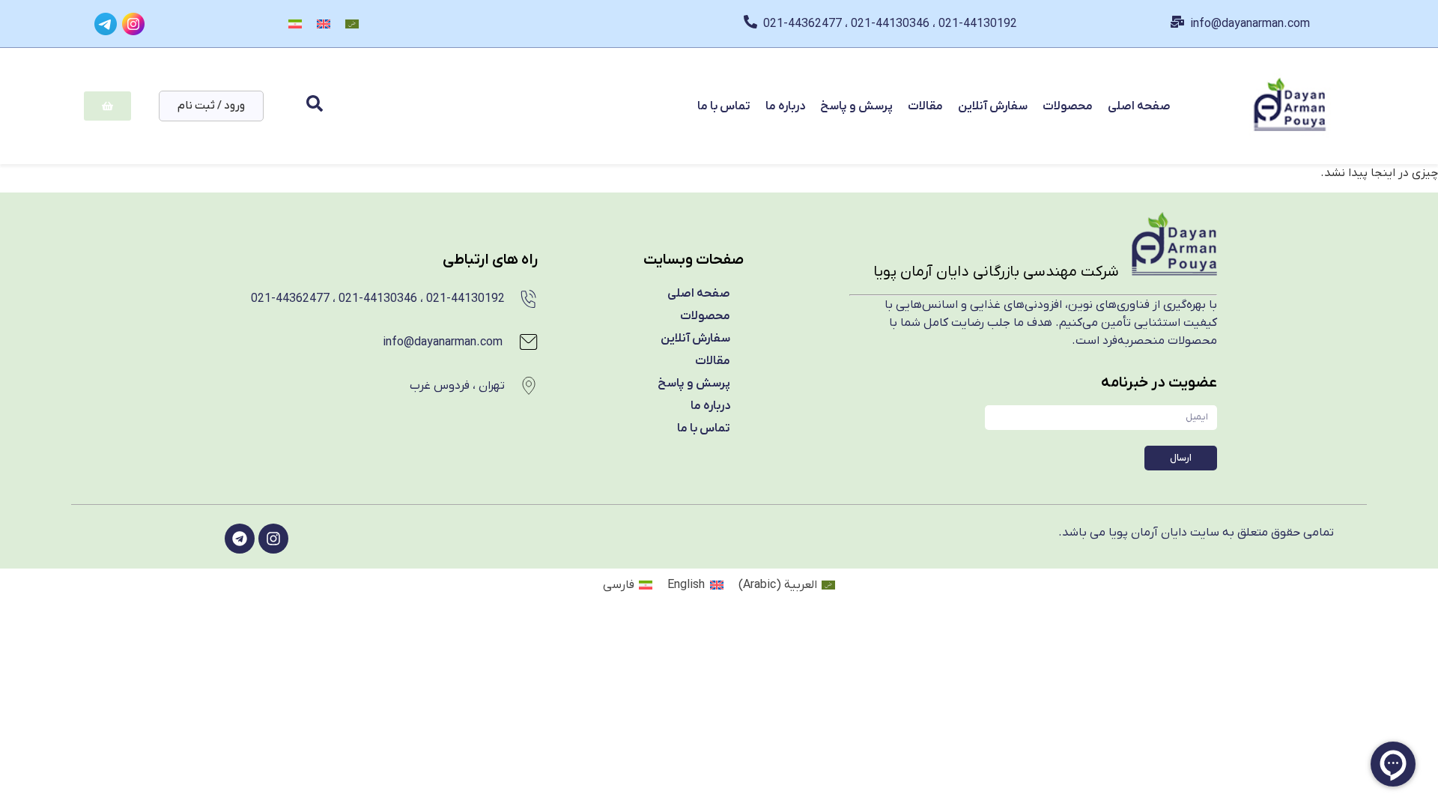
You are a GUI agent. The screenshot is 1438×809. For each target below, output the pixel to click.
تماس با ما (723, 106)
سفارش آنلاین (993, 106)
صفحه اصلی (1139, 106)
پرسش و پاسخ (856, 106)
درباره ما (785, 106)
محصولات (1068, 106)
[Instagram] (273, 539)
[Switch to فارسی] (295, 23)
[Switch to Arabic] (352, 23)
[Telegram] (240, 539)
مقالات (925, 106)
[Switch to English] (323, 23)
